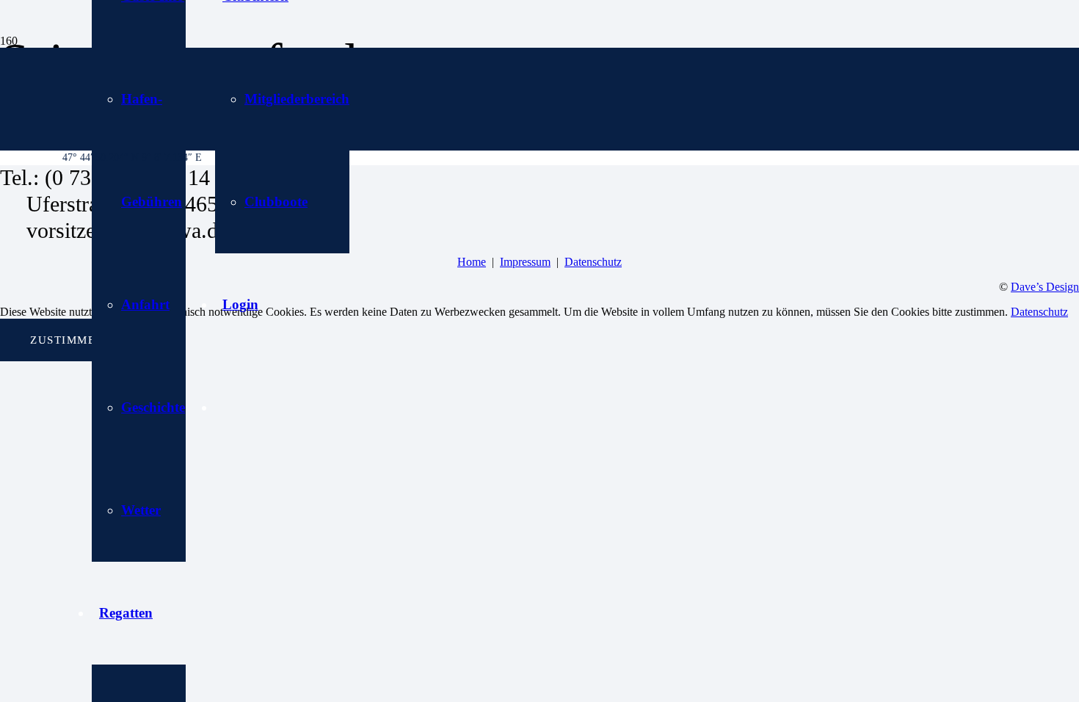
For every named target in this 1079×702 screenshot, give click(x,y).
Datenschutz (593, 262)
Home (471, 262)
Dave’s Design (1045, 287)
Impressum (525, 262)
